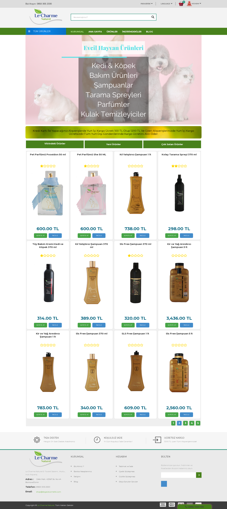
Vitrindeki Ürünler (54, 143)
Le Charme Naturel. (46, 505)
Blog (76, 481)
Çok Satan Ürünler (172, 144)
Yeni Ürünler (113, 144)
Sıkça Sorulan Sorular (128, 481)
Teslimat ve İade (126, 466)
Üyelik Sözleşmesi (127, 471)
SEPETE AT (40, 236)
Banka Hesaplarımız (83, 471)
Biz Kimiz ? (79, 466)
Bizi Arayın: (30, 3)
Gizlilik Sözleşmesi (127, 476)
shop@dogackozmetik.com (48, 492)
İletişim (77, 476)
